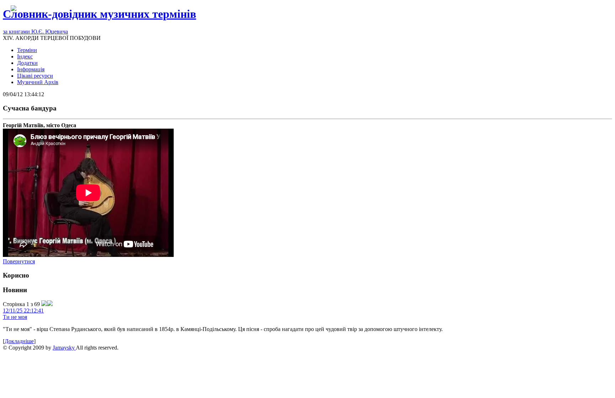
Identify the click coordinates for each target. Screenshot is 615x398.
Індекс (25, 56)
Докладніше (19, 341)
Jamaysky (64, 348)
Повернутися (19, 261)
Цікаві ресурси (35, 76)
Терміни (27, 50)
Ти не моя (15, 317)
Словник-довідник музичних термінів (99, 13)
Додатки (27, 63)
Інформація (30, 69)
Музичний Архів (37, 82)
